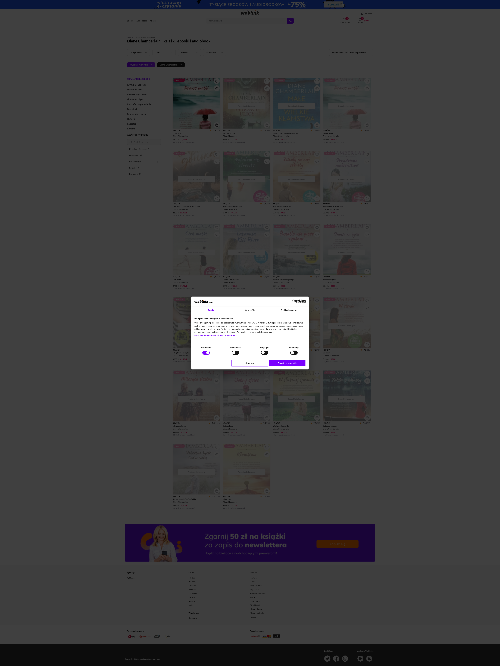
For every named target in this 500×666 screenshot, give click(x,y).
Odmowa (249, 363)
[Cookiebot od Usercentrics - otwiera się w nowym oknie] (294, 301)
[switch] (235, 353)
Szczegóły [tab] (250, 310)
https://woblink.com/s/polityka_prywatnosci (215, 335)
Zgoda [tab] (211, 310)
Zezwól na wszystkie (287, 363)
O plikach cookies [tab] (289, 310)
